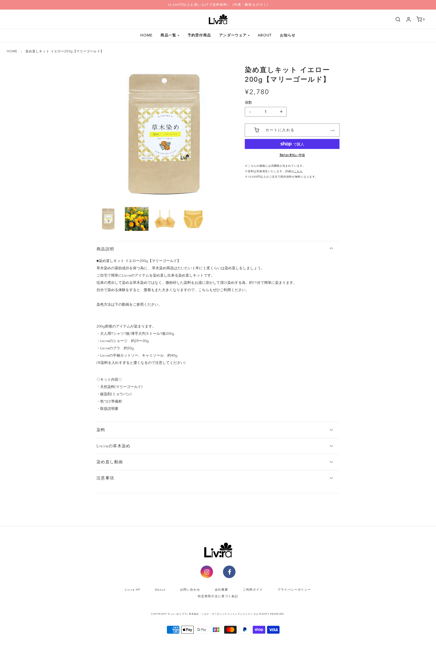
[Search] (396, 19)
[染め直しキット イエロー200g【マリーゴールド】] (108, 219)
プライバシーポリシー (294, 590)
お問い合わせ (190, 590)
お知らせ (288, 35)
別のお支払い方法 (292, 155)
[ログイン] (406, 19)
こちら (298, 171)
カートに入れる (280, 130)
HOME (146, 35)
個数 (248, 102)
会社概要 (221, 590)
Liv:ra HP (132, 590)
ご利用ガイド (253, 590)
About (160, 590)
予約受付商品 (199, 35)
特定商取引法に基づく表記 (218, 596)
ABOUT (265, 35)
